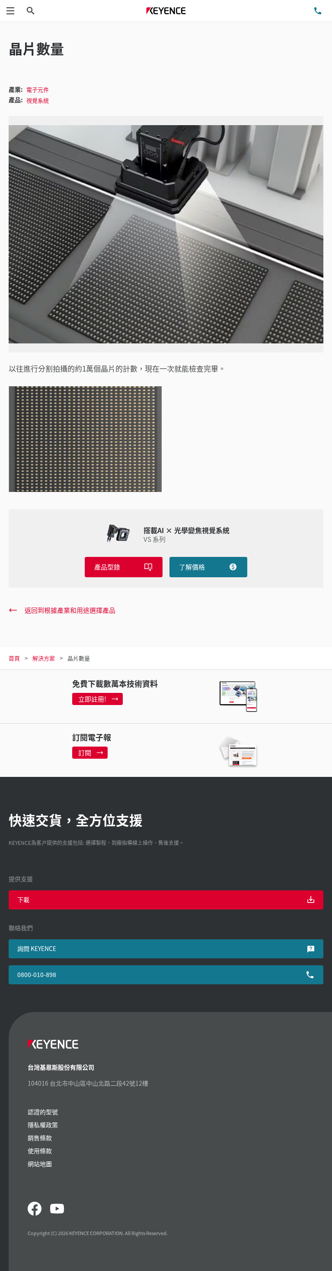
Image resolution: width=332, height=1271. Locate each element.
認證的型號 (43, 1111)
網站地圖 (40, 1163)
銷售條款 (40, 1137)
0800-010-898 (36, 974)
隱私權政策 (43, 1124)
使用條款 (40, 1150)
